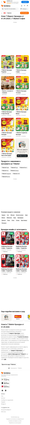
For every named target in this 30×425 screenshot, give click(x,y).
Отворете (25, 2)
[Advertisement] (15, 38)
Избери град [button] (25, 9)
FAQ (2, 396)
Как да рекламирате (6, 409)
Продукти (3, 404)
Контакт (3, 398)
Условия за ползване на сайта (15, 421)
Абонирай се (25, 13)
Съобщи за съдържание (7, 400)
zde (5, 359)
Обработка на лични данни (15, 422)
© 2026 (15, 417)
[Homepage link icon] (9, 368)
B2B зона (3, 411)
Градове (3, 402)
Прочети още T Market (9, 364)
